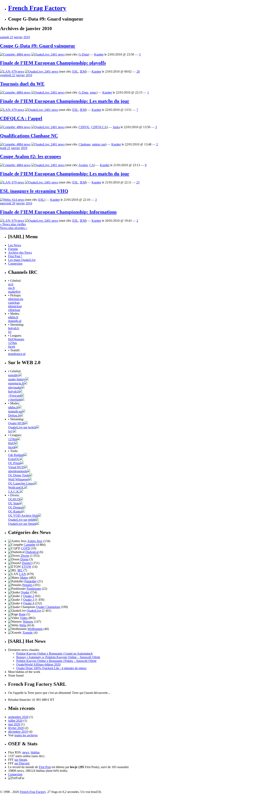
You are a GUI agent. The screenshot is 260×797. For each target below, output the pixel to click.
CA (91, 165)
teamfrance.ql (16, 354)
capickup (14, 302)
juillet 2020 (15, 720)
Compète (29, 544)
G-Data (83, 54)
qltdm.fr (13, 317)
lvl (9, 332)
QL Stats (13, 503)
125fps (12, 343)
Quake (25, 592)
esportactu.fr (16, 383)
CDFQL (84, 127)
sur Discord (21, 763)
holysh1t (13, 328)
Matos (24, 577)
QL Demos (15, 507)
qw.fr (11, 288)
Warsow (28, 621)
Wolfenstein (35, 629)
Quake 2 (28, 596)
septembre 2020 (18, 717)
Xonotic (28, 632)
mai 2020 (14, 724)
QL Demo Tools (18, 475)
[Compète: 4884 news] (15, 54)
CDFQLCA (99, 127)
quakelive (14, 291)
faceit (11, 346)
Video (24, 618)
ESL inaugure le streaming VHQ (34, 191)
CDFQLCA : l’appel (21, 118)
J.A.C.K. (14, 491)
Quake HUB (16, 423)
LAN (22, 574)
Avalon (83, 165)
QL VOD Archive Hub (23, 515)
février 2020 (16, 728)
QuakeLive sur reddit (21, 519)
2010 (26, 37)
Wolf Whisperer (18, 479)
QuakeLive (34, 610)
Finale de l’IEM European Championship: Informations (58, 212)
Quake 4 (28, 603)
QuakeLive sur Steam (22, 523)
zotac (93, 92)
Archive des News (20, 252)
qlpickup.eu (15, 299)
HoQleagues (16, 339)
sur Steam (20, 759)
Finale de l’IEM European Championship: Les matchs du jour (64, 101)
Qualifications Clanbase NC (29, 135)
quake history (16, 379)
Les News (14, 245)
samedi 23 (6, 37)
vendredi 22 (7, 75)
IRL (20, 570)
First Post (45, 767)
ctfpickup (14, 310)
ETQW (26, 566)
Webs (22, 625)
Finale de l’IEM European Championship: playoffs (53, 63)
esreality (13, 375)
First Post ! (15, 256)
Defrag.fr (14, 415)
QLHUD (14, 499)
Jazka (116, 127)
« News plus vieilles (13, 224)
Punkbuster (34, 588)
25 (138, 182)
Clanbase (84, 144)
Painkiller (30, 581)
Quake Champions (48, 607)
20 (138, 71)
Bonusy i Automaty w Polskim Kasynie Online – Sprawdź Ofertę (58, 657)
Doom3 (27, 563)
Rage (22, 614)
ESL (75, 71)
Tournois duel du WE (22, 83)
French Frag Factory (37, 8)
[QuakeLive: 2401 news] (48, 54)
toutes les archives (26, 735)
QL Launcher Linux (21, 483)
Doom (24, 559)
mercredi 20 (7, 203)
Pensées (27, 585)
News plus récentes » (13, 228)
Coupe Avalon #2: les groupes (30, 156)
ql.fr (10, 284)
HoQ (11, 443)
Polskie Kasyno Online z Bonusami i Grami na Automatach (54, 653)
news (25, 752)
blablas (35, 752)
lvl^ (10, 431)
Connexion (15, 263)
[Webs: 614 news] (12, 199)
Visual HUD (16, 467)
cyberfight (14, 399)
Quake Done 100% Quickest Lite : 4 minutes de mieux (51, 668)
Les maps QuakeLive (22, 260)
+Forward (14, 395)
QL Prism (14, 463)
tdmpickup (15, 306)
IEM (83, 71)
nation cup (98, 144)
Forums (13, 249)
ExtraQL (14, 459)
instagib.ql (14, 321)
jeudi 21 (5, 148)
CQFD (25, 548)
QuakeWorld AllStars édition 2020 (38, 664)
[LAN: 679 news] (12, 71)
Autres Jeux (34, 541)
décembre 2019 (18, 731)
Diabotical (32, 552)
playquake (14, 387)
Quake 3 (28, 599)
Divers (25, 555)
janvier (18, 37)
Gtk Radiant (16, 455)
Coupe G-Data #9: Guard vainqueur (37, 45)
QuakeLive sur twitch (22, 427)
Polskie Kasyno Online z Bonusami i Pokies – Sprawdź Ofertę (56, 661)
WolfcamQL (16, 487)
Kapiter (99, 54)
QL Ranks (14, 511)
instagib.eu (15, 411)
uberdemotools (17, 471)
